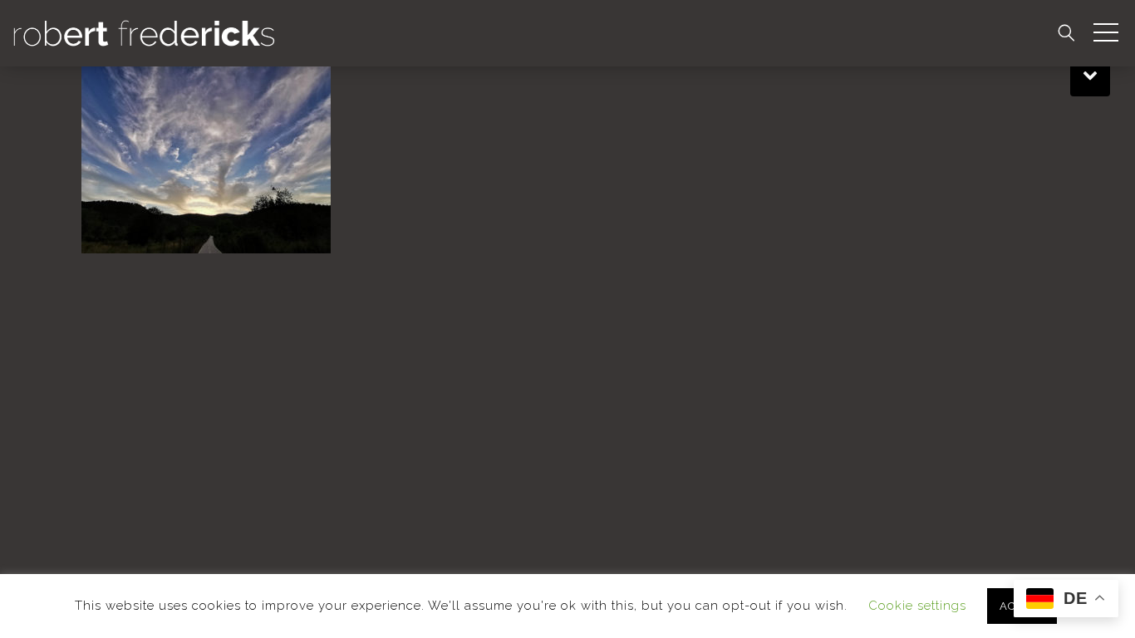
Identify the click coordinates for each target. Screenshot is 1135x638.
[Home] (144, 32)
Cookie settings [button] (917, 605)
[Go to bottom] (1090, 73)
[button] (1106, 33)
